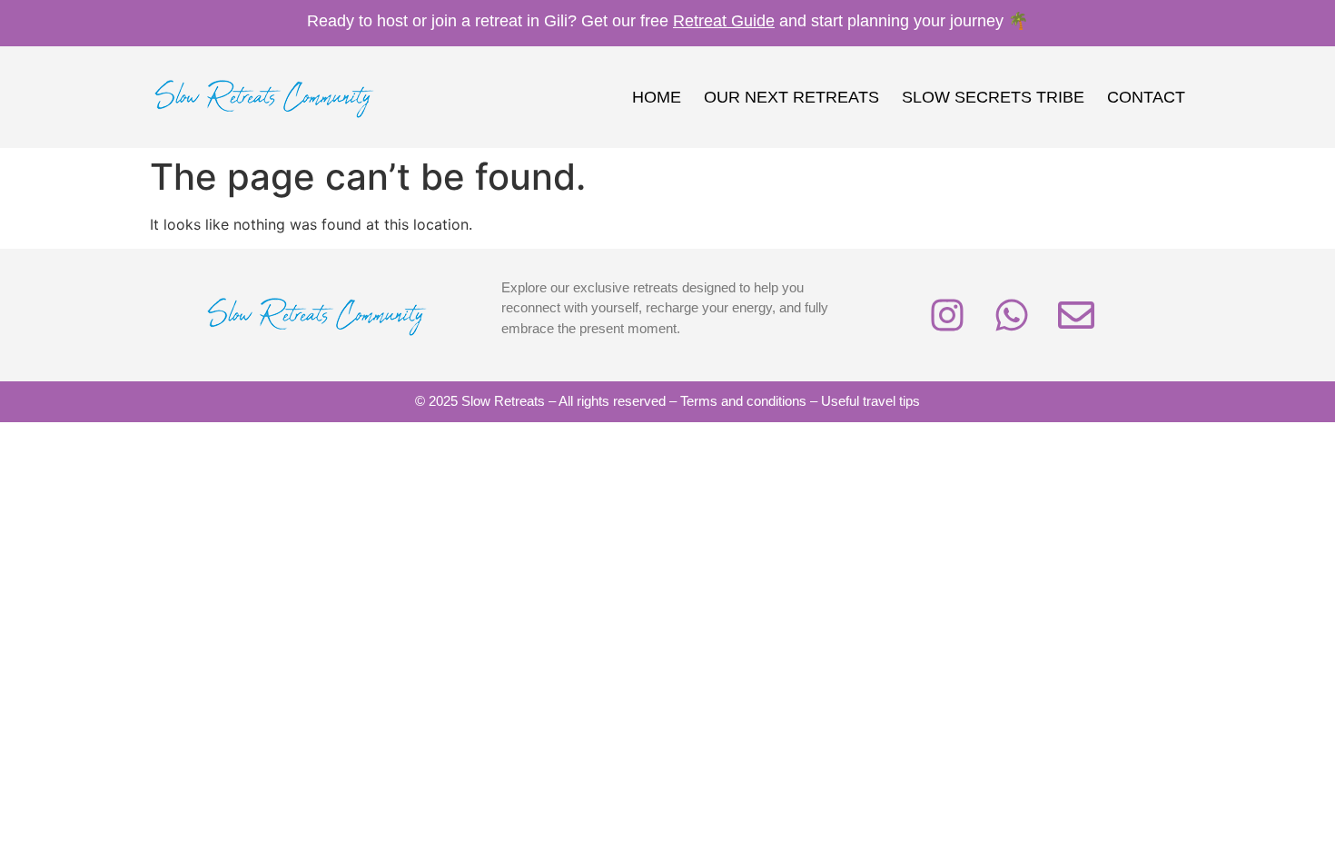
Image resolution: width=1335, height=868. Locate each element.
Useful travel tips (870, 401)
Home (656, 97)
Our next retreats (791, 97)
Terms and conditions (743, 401)
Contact (1146, 97)
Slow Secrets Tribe (993, 97)
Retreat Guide (724, 21)
